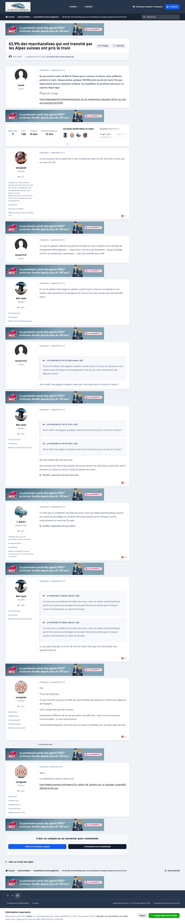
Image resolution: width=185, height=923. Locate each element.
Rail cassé (21, 298)
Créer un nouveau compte (37, 846)
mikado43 (21, 167)
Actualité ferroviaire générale (60, 56)
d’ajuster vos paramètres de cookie (112, 916)
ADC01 (22, 522)
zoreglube (21, 697)
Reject (142, 915)
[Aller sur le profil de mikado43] (85, 135)
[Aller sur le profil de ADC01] (78, 135)
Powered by (167, 903)
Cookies (35, 903)
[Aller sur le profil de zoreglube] (72, 135)
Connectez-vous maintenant (97, 846)
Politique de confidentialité (18, 903)
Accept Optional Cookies (165, 915)
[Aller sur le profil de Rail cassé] (65, 135)
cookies (29, 916)
